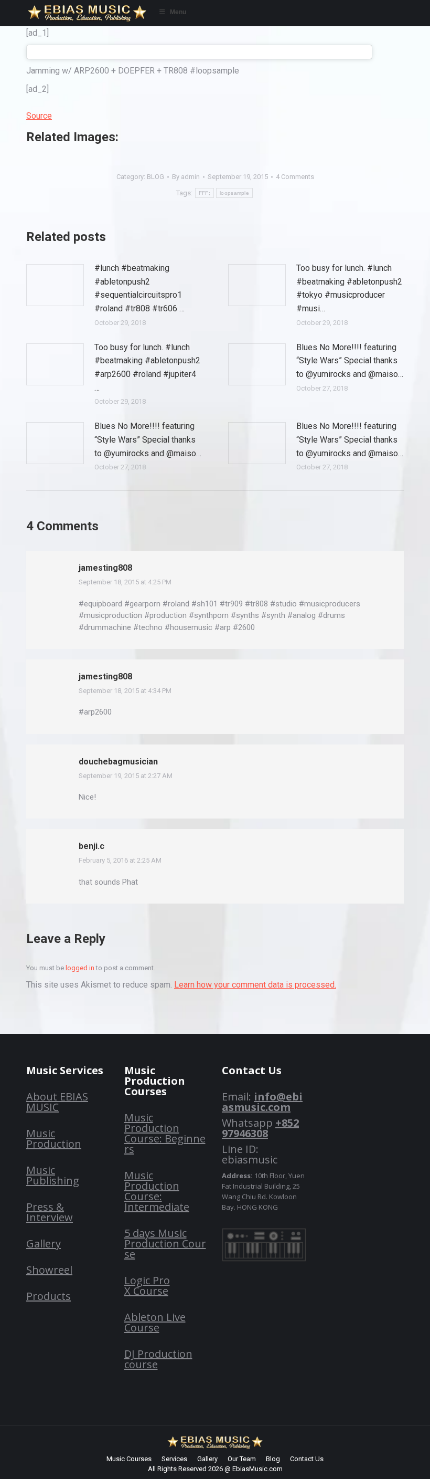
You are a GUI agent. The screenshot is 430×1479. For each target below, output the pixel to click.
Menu (178, 12)
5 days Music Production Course (165, 1243)
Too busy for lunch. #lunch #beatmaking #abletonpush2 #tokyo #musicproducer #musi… (349, 288)
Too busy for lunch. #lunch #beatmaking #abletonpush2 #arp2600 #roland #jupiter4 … (147, 367)
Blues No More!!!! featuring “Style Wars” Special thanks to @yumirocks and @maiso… (349, 360)
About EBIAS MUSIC (57, 1101)
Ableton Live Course (155, 1322)
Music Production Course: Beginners (165, 1133)
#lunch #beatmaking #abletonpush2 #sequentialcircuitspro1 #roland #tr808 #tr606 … (139, 288)
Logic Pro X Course (147, 1285)
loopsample (234, 193)
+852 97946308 (260, 1128)
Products (48, 1296)
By (186, 177)
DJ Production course (158, 1359)
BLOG (155, 177)
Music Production (53, 1138)
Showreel (49, 1270)
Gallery (43, 1243)
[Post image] (55, 285)
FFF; (204, 193)
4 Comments (295, 177)
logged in (80, 968)
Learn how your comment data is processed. (255, 985)
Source (39, 116)
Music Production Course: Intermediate (156, 1191)
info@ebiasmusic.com (262, 1101)
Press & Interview (49, 1212)
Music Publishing (52, 1175)
